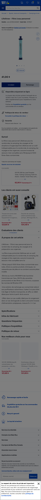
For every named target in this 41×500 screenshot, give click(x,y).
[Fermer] (38, 483)
